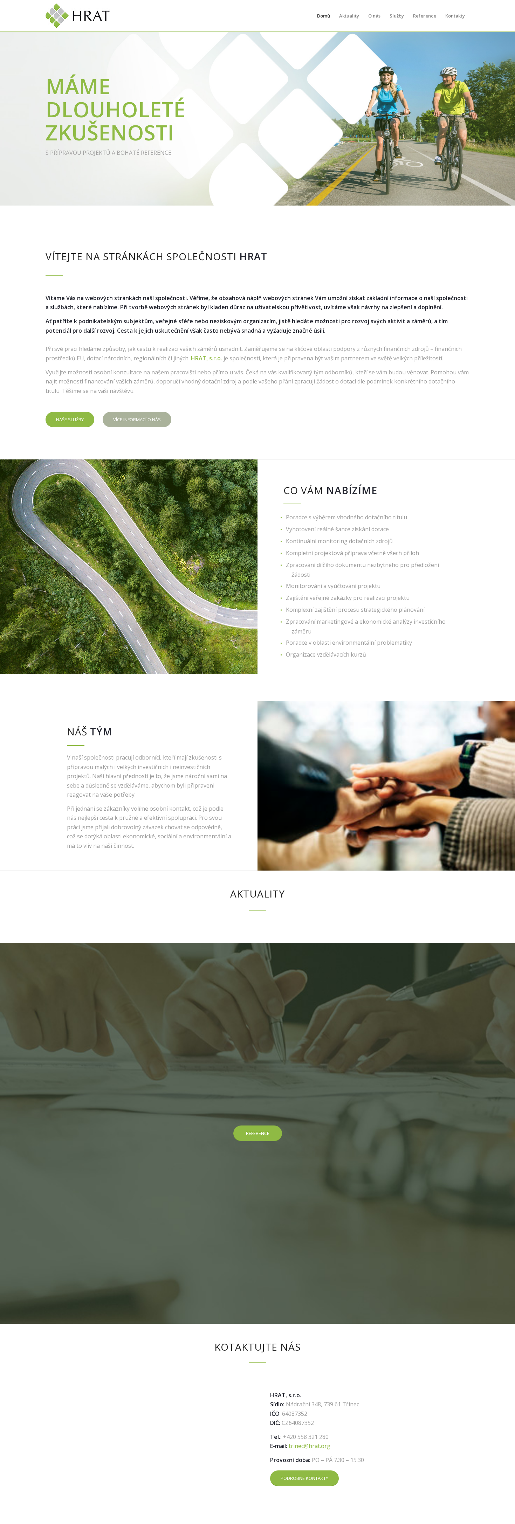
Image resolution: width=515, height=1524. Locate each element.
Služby (397, 16)
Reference (424, 16)
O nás (374, 16)
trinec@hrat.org (309, 1446)
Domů (323, 16)
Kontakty (455, 16)
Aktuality (349, 16)
